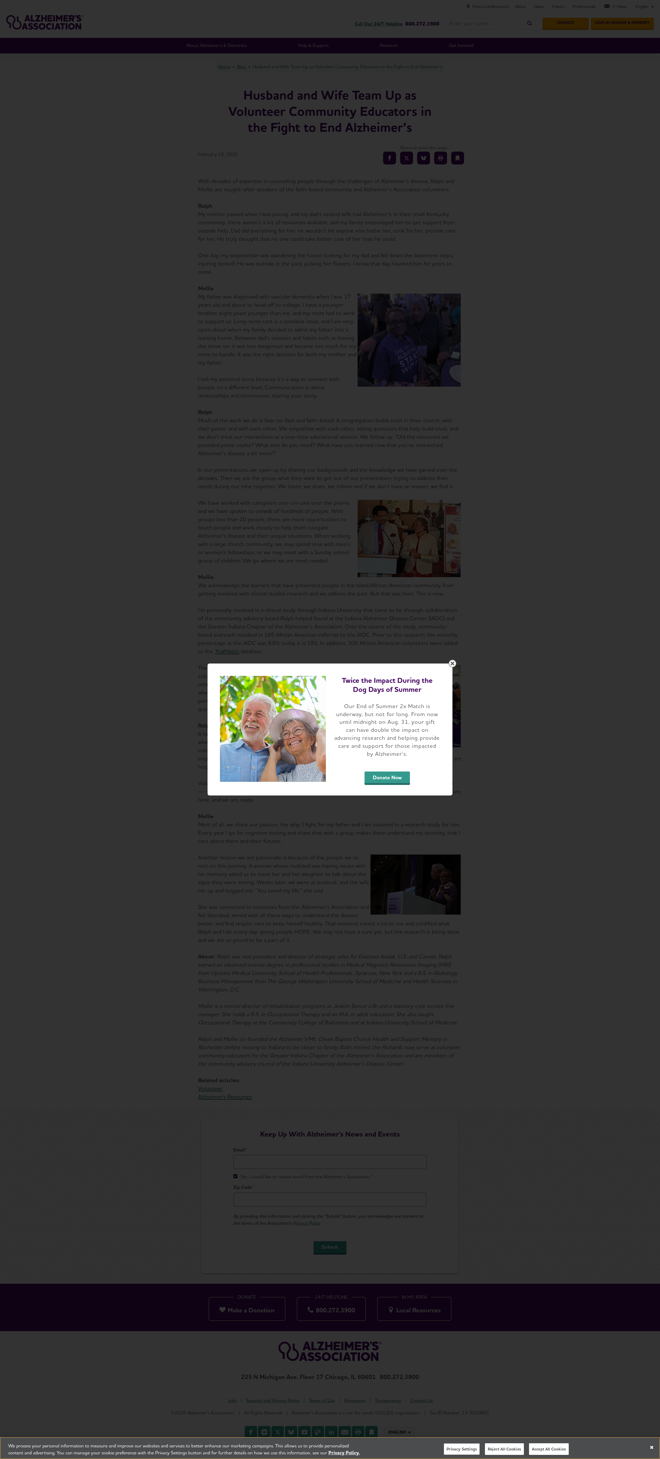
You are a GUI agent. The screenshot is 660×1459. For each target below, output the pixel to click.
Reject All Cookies (504, 1449)
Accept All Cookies (549, 1449)
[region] (330, 1448)
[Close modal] (452, 663)
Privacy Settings (462, 1449)
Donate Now (387, 777)
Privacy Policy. (344, 1452)
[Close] (651, 1447)
